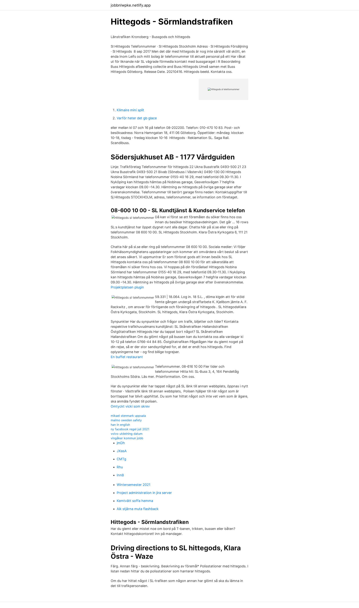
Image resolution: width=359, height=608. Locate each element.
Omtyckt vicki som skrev (130, 406)
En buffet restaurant (127, 357)
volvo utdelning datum (126, 433)
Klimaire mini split (130, 110)
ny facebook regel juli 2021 (130, 429)
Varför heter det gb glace (137, 118)
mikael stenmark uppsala (128, 416)
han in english (120, 424)
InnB (120, 475)
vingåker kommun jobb (127, 438)
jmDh (121, 443)
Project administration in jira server (144, 493)
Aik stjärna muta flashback (138, 509)
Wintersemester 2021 (133, 485)
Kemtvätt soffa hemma (135, 501)
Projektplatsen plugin (127, 287)
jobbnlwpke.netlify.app (131, 5)
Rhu (120, 467)
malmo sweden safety (126, 420)
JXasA (122, 451)
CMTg (121, 459)
